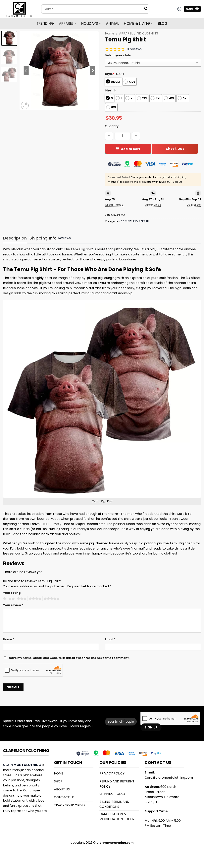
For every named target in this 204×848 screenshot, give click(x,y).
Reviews (64, 238)
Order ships (153, 205)
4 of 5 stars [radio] (34, 598)
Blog (162, 23)
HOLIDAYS (89, 23)
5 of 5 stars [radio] (51, 598)
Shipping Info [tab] (43, 238)
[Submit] (145, 9)
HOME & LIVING (137, 23)
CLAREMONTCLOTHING (22, 765)
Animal (112, 23)
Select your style (118, 55)
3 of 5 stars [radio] (21, 598)
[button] (192, 9)
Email (110, 639)
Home (109, 33)
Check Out (175, 149)
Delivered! (194, 205)
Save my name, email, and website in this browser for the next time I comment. (69, 658)
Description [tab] (15, 238)
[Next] (92, 71)
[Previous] (26, 71)
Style (109, 74)
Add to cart (130, 149)
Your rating (12, 593)
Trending (45, 23)
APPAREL (126, 33)
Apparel (66, 23)
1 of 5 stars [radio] (4, 598)
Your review (13, 605)
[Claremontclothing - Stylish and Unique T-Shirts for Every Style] (19, 9)
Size (109, 90)
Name (8, 639)
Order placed (114, 205)
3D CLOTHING (147, 33)
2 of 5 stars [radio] (11, 598)
